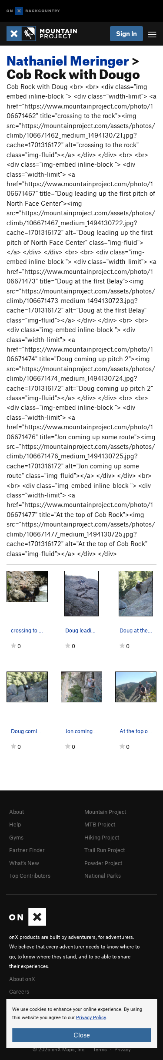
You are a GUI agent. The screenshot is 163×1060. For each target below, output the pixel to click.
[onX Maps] (27, 923)
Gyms (16, 837)
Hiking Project (101, 837)
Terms (100, 1049)
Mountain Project (105, 811)
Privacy (122, 1049)
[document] (81, 1023)
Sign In (126, 33)
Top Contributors (29, 875)
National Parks (102, 875)
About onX (22, 978)
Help (15, 824)
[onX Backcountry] (33, 11)
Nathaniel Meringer (68, 58)
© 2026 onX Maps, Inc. (59, 1049)
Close (81, 1035)
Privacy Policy (91, 1017)
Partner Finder (27, 849)
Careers (19, 991)
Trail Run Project (104, 849)
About (16, 811)
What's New (24, 862)
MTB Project (99, 824)
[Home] (46, 33)
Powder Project (103, 862)
